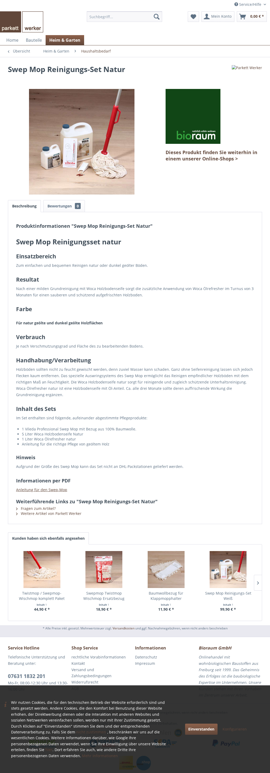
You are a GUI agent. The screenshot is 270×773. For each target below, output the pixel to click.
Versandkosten (123, 628)
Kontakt (78, 663)
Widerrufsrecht (84, 682)
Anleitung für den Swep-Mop (41, 489)
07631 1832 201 (26, 676)
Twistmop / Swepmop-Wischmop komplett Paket (42, 596)
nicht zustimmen (91, 731)
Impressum (145, 663)
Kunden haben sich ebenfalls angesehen (48, 538)
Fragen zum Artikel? (38, 508)
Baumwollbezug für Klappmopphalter (166, 596)
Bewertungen (63, 205)
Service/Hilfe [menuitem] (250, 4)
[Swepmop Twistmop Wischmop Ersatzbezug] (104, 569)
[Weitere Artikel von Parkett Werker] (247, 74)
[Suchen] (156, 16)
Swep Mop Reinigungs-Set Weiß (228, 596)
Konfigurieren (235, 729)
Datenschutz (146, 657)
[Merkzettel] (193, 16)
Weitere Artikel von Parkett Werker (50, 513)
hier (48, 749)
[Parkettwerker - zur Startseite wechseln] (21, 21)
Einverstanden (201, 729)
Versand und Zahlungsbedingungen (91, 673)
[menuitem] (124, 16)
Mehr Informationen (100, 755)
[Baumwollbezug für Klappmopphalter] (166, 569)
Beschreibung (24, 205)
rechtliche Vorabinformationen (98, 657)
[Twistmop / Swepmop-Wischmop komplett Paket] (42, 569)
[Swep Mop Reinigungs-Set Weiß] (228, 569)
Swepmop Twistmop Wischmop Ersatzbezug (103, 596)
